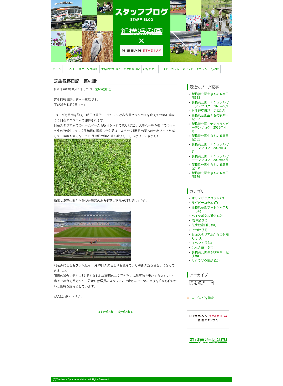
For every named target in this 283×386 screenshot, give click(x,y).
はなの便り (150, 69)
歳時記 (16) (199, 220)
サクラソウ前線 (88, 69)
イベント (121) (202, 242)
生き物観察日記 (110, 69)
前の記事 (107, 312)
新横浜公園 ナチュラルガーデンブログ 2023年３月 (210, 148)
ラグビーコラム (169, 69)
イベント (69, 69)
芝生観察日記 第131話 (208, 110)
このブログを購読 (201, 297)
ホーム (57, 69)
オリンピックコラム (195, 69)
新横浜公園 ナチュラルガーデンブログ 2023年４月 (210, 127)
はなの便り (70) (202, 247)
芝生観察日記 (132, 69)
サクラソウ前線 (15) (205, 260)
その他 (215, 69)
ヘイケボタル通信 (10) (207, 215)
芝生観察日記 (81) (204, 225)
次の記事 (124, 312)
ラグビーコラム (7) (205, 202)
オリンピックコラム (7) (208, 198)
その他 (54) (199, 229)
